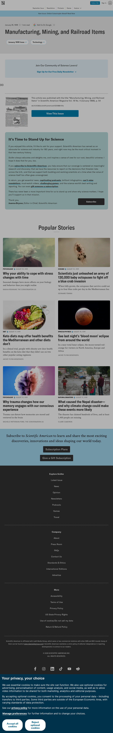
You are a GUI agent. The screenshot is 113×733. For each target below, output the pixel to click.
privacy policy (19, 707)
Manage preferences (15, 713)
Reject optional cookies (35, 725)
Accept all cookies (12, 725)
